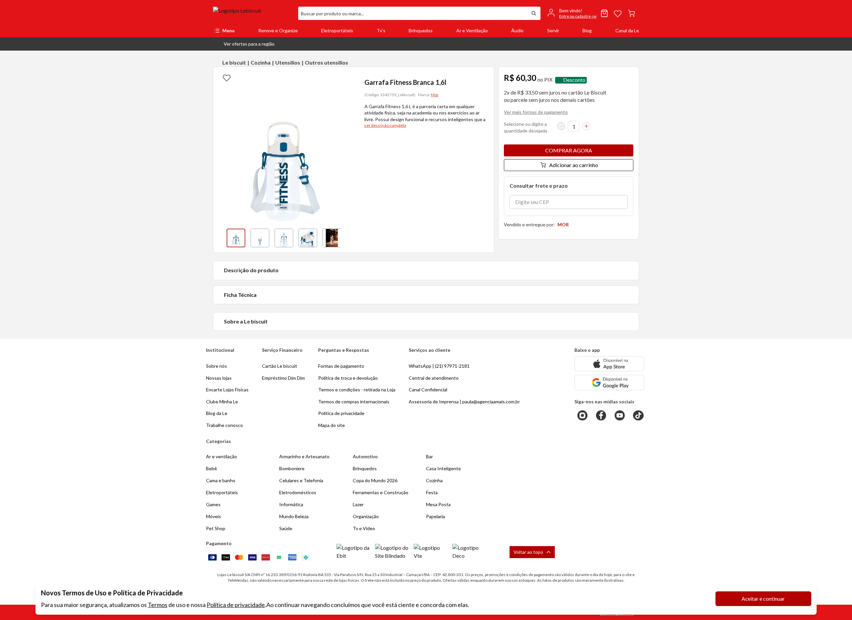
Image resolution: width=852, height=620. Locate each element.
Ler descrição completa (385, 125)
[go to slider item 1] (260, 238)
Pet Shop (215, 528)
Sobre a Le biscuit (246, 321)
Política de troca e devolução (348, 378)
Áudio (517, 30)
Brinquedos (421, 30)
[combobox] (412, 13)
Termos (157, 604)
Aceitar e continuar (763, 598)
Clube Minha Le (222, 401)
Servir (553, 30)
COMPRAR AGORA (568, 150)
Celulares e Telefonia (301, 480)
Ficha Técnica (240, 295)
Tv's (381, 30)
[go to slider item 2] (284, 238)
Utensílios (287, 62)
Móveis (213, 516)
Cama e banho (220, 480)
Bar (429, 456)
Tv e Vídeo (364, 528)
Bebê (211, 468)
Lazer (358, 504)
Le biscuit (234, 62)
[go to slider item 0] (236, 238)
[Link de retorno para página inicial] (253, 13)
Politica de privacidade (341, 413)
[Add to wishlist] (226, 77)
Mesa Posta (438, 504)
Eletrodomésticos (297, 492)
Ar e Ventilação (472, 30)
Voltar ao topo (528, 552)
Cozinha (261, 62)
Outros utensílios (326, 62)
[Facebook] (601, 415)
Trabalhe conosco (224, 425)
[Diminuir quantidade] (561, 126)
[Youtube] (620, 415)
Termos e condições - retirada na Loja (356, 389)
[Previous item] (220, 238)
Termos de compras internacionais (353, 401)
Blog (587, 30)
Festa (432, 492)
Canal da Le (627, 30)
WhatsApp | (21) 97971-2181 (439, 366)
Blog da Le (216, 413)
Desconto (574, 80)
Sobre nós (216, 366)
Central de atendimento (434, 378)
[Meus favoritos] (617, 13)
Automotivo (365, 456)
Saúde (285, 528)
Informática (291, 504)
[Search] (533, 13)
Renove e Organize (278, 30)
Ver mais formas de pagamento (536, 112)
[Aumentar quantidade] (586, 126)
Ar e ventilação (221, 456)
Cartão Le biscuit (279, 366)
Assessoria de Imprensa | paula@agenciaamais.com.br (464, 401)
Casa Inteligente (443, 468)
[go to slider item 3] (308, 238)
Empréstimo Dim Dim (283, 378)
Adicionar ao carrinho (573, 165)
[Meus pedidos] (604, 13)
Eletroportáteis (337, 30)
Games (213, 504)
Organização (366, 516)
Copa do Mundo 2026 (375, 480)
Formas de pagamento (341, 366)
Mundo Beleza (294, 516)
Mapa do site (331, 425)
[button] (244, 44)
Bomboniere (292, 468)
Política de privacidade (236, 604)
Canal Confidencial (428, 389)
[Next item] (347, 238)
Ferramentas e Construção (380, 492)
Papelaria (435, 516)
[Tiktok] (638, 415)
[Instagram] (582, 415)
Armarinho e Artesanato (304, 456)
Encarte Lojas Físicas (227, 389)
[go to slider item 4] (331, 238)
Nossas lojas (219, 378)
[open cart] (631, 13)
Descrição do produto (251, 270)
